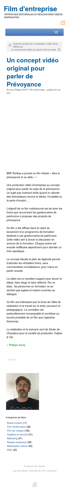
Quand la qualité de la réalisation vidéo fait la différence (35, 45)
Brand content (14, 423)
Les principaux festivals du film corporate (34, 470)
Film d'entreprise (30, 8)
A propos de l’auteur (34, 466)
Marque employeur (17, 442)
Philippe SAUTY (22, 89)
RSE (9, 450)
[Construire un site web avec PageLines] (34, 484)
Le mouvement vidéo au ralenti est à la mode (33, 49)
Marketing (12, 438)
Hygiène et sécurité (17, 434)
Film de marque (15, 430)
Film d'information (37, 89)
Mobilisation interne (17, 446)
